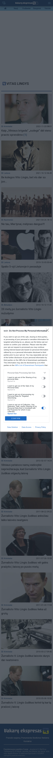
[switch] (43, 378)
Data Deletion (12, 427)
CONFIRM (15, 418)
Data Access (26, 427)
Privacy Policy (40, 427)
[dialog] (26, 379)
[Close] (48, 331)
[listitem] (26, 372)
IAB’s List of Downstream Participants (29, 365)
